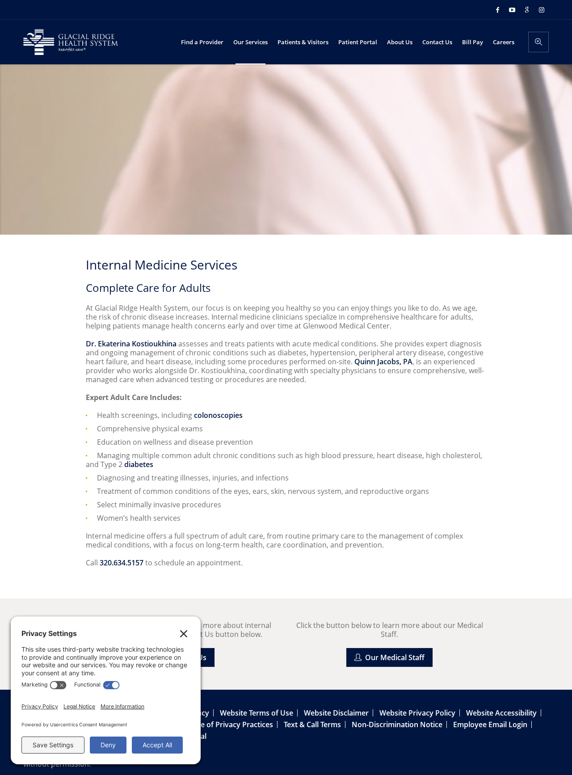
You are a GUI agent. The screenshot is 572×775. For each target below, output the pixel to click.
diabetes (138, 464)
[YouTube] (512, 9)
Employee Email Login (490, 724)
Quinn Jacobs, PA (383, 361)
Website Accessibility (501, 713)
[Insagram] (541, 9)
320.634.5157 (121, 563)
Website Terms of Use (256, 713)
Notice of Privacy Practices (227, 724)
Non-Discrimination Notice (397, 724)
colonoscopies (218, 415)
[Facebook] (497, 9)
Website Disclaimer (336, 713)
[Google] (527, 9)
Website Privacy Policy (417, 713)
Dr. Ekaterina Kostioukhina (131, 344)
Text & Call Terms (312, 724)
